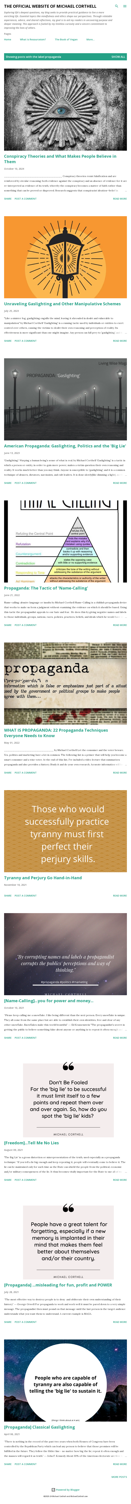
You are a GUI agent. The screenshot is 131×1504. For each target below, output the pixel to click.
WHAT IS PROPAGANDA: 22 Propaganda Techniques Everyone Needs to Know (56, 732)
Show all (118, 57)
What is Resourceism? (33, 39)
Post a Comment (26, 198)
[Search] (117, 6)
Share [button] (8, 198)
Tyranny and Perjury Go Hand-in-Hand (43, 877)
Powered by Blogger (67, 1489)
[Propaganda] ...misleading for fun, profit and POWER (58, 1285)
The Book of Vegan (66, 39)
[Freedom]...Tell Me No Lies (31, 1143)
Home (7, 39)
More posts (119, 1477)
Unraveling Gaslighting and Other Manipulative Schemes (62, 303)
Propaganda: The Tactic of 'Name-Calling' (46, 588)
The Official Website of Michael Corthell (50, 6)
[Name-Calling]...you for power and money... (48, 1000)
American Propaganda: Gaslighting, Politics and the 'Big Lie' (65, 446)
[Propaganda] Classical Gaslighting (39, 1427)
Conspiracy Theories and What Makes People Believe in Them (60, 158)
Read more (120, 198)
